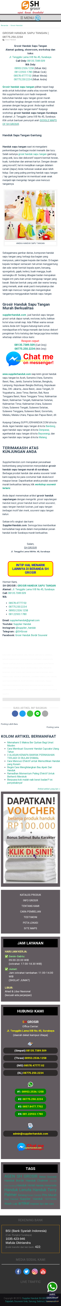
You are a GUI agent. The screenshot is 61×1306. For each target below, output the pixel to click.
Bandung (50, 426)
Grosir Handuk (10, 40)
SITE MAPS (30, 928)
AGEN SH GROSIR (21, 1176)
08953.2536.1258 (24, 68)
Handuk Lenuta (17, 1189)
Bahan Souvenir (48, 1176)
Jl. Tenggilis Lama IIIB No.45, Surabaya (30, 57)
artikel (23, 1203)
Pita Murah (49, 1195)
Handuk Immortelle (46, 1185)
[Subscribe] (43, 1274)
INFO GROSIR (30, 900)
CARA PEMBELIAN (30, 911)
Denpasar (44, 429)
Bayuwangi (44, 433)
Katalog (22, 1195)
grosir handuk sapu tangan (32, 154)
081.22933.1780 (23, 72)
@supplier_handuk (26, 627)
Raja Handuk (11, 1199)
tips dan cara (47, 1203)
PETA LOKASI (30, 922)
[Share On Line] (37, 714)
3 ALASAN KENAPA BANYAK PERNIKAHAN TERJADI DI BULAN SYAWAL (30, 756)
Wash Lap (11, 1203)
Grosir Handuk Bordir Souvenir (31, 635)
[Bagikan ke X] (22, 714)
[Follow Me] (26, 1274)
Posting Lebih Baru (9, 724)
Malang (43, 437)
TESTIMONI (30, 917)
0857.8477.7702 (33, 1106)
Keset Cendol (34, 1195)
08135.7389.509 (36, 60)
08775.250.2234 (23, 79)
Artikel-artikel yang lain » (49, 789)
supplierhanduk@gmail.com (25, 620)
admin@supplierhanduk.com (30, 1133)
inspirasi (34, 1203)
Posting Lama (53, 727)
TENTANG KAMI (30, 906)
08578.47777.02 (23, 75)
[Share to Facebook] (15, 714)
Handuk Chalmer (37, 1180)
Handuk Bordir (14, 1180)
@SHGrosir (21, 631)
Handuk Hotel (26, 1185)
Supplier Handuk (22, 624)
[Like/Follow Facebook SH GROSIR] (18, 1274)
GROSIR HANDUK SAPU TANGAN (37, 585)
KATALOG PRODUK (30, 894)
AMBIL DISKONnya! (52, 1297)
